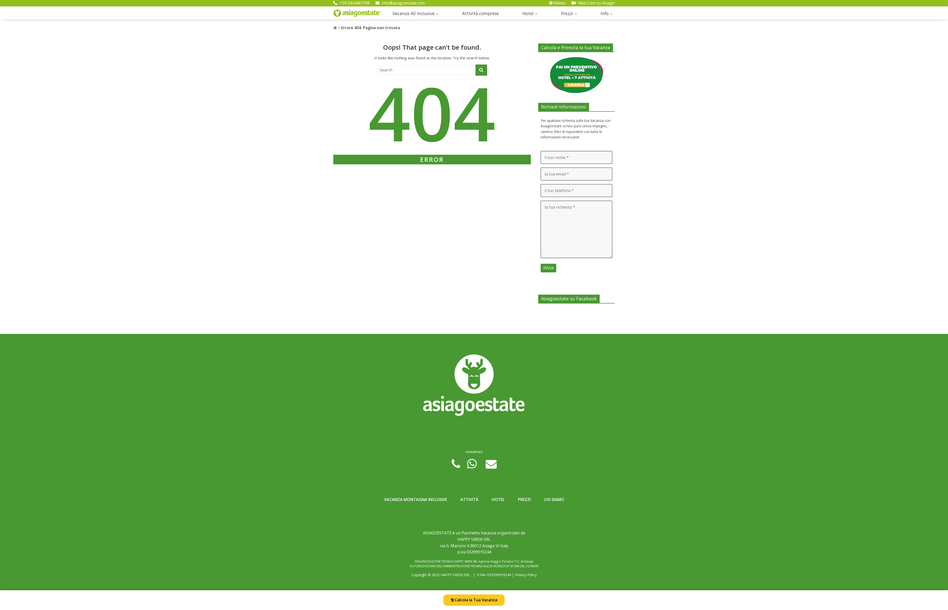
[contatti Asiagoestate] (474, 387)
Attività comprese (480, 13)
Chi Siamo (554, 499)
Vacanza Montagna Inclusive (415, 499)
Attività (469, 499)
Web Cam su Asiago (596, 3)
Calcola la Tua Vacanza (475, 600)
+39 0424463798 (354, 3)
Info (605, 13)
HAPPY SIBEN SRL (455, 574)
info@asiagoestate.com (403, 3)
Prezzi (567, 13)
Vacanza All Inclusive (413, 13)
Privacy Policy (526, 574)
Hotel (527, 13)
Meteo (559, 3)
